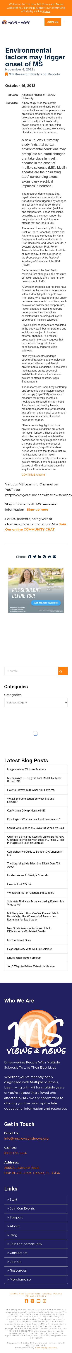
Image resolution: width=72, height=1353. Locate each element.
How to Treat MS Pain (19, 884)
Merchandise (20, 1279)
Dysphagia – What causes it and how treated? (33, 819)
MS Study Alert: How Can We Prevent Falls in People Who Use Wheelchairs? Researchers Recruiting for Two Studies (33, 916)
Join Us (15, 1262)
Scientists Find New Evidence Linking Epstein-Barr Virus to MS (35, 903)
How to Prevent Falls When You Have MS (31, 790)
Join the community (26, 1244)
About (15, 1226)
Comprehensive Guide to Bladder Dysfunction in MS (34, 853)
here (47, 11)
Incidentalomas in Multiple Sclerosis (27, 875)
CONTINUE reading (33, 474)
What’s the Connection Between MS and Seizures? (30, 800)
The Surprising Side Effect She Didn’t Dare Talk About (33, 865)
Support (16, 1217)
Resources (18, 1270)
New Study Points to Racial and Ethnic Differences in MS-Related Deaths (29, 930)
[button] (66, 22)
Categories (13, 695)
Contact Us (19, 1253)
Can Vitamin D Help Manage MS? (26, 810)
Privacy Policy (36, 1296)
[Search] (63, 671)
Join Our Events (22, 1208)
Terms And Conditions (25, 1294)
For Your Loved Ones (19, 940)
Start (13, 1199)
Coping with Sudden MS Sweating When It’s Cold (35, 828)
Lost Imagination (46, 1347)
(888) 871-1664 (15, 1153)
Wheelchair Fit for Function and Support (30, 892)
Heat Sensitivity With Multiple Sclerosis (29, 949)
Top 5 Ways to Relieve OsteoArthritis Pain (31, 966)
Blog (13, 1235)
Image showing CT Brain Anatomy (26, 769)
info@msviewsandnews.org (26, 1138)
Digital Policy (52, 1294)
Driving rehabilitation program (24, 957)
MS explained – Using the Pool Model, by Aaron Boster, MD (34, 780)
